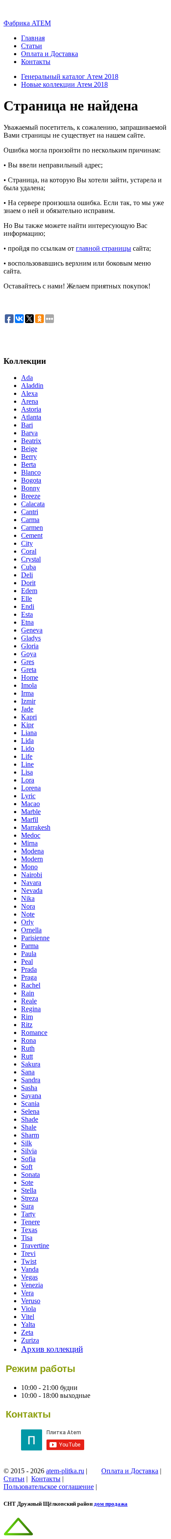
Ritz (26, 1024)
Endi (27, 606)
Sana (28, 1072)
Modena (32, 851)
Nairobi (31, 874)
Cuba (28, 567)
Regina (31, 1009)
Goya (28, 654)
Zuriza (30, 1340)
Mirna (29, 843)
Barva (29, 433)
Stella (28, 1190)
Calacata (33, 504)
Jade (27, 709)
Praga (29, 977)
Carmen (32, 527)
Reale (29, 1001)
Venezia (32, 1285)
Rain (27, 993)
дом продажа (111, 1503)
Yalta (28, 1324)
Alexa (29, 393)
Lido (27, 748)
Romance (34, 1032)
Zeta (27, 1332)
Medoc (30, 835)
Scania (30, 1103)
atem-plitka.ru (65, 1471)
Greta (28, 669)
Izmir (28, 701)
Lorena (31, 788)
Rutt (27, 1056)
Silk (26, 1143)
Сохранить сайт (27, 336)
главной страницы (103, 248)
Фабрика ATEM (27, 23)
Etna (27, 622)
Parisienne (35, 938)
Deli (27, 575)
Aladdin (32, 385)
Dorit (28, 582)
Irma (27, 693)
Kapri (29, 717)
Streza (29, 1198)
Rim (27, 1016)
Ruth (28, 1048)
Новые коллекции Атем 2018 (64, 84)
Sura (27, 1206)
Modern (32, 859)
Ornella (31, 930)
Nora (28, 906)
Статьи (31, 46)
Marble (31, 811)
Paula (28, 953)
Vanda (30, 1269)
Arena (29, 401)
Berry (29, 456)
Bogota (31, 480)
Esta (27, 614)
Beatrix (31, 440)
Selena (30, 1111)
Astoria (31, 409)
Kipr (27, 725)
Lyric (28, 796)
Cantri (29, 511)
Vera (27, 1293)
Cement (32, 535)
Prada (29, 969)
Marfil (29, 819)
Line (27, 764)
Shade (29, 1119)
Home (29, 677)
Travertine (35, 1245)
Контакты (35, 61)
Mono (29, 867)
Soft (26, 1166)
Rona (28, 1040)
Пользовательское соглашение (49, 1486)
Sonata (30, 1174)
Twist (28, 1261)
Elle (26, 598)
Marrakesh (35, 827)
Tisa (26, 1237)
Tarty (28, 1214)
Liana (29, 732)
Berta (28, 464)
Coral (28, 551)
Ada (27, 377)
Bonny (30, 488)
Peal (27, 961)
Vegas (29, 1277)
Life (26, 756)
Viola (28, 1308)
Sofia (28, 1158)
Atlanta (31, 417)
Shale (28, 1127)
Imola (29, 685)
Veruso (30, 1300)
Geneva (32, 630)
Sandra (30, 1080)
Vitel (27, 1316)
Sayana (31, 1095)
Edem (29, 590)
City (27, 543)
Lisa (27, 772)
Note (28, 914)
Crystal (31, 559)
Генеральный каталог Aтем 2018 (69, 76)
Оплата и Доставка (49, 53)
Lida (27, 740)
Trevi (28, 1253)
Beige (29, 448)
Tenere (30, 1222)
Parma (30, 945)
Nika (28, 898)
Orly (27, 922)
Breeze (30, 496)
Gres (27, 661)
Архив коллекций (52, 1349)
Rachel (30, 985)
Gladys (31, 638)
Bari (27, 425)
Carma (30, 519)
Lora (27, 780)
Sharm (30, 1135)
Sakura (30, 1064)
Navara (31, 882)
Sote (27, 1182)
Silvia (29, 1151)
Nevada (32, 890)
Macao (30, 803)
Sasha (29, 1087)
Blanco (31, 472)
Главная (33, 38)
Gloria (30, 646)
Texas (29, 1229)
